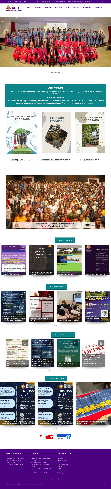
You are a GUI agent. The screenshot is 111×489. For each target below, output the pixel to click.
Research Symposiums (56, 378)
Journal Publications (65, 240)
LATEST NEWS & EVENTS (63, 335)
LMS (30, 1)
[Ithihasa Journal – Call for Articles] (68, 353)
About (29, 7)
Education (60, 458)
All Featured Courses (57, 287)
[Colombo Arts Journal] (69, 260)
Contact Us (98, 7)
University (9, 1)
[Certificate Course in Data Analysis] (97, 306)
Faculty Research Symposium (75, 1)
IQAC (25, 1)
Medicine (59, 466)
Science (59, 470)
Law (58, 462)
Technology (60, 473)
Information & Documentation (39, 462)
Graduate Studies (61, 460)
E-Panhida (88, 1)
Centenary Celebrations (59, 1)
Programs (48, 7)
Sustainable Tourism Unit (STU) (15, 464)
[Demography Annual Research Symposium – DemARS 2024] (93, 403)
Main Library (18, 1)
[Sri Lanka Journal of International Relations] (41, 260)
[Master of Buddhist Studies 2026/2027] (41, 306)
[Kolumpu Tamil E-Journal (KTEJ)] (13, 260)
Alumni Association (45, 1)
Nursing (59, 468)
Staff (67, 7)
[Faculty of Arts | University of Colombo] (14, 7)
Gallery (36, 1)
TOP (55, 479)
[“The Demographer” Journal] (97, 260)
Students (76, 7)
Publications (87, 7)
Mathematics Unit (11, 462)
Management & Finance (63, 464)
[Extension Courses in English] (69, 306)
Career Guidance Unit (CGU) (14, 460)
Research (58, 7)
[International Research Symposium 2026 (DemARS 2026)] (17, 353)
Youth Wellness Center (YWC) (39, 473)
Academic (38, 7)
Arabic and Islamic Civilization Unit (15, 458)
